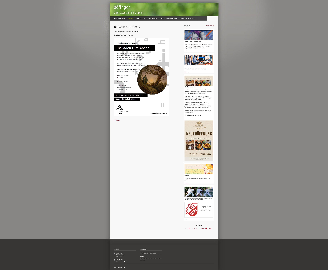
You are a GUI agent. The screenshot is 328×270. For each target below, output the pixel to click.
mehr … (186, 51)
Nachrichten (209, 25)
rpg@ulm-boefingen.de (122, 261)
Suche (142, 256)
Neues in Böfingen (119, 18)
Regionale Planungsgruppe (169, 18)
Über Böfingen (152, 18)
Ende (210, 228)
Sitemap (143, 260)
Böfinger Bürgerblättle (188, 18)
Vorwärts (203, 228)
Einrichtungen (140, 18)
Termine (130, 18)
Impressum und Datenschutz (148, 253)
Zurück (118, 120)
